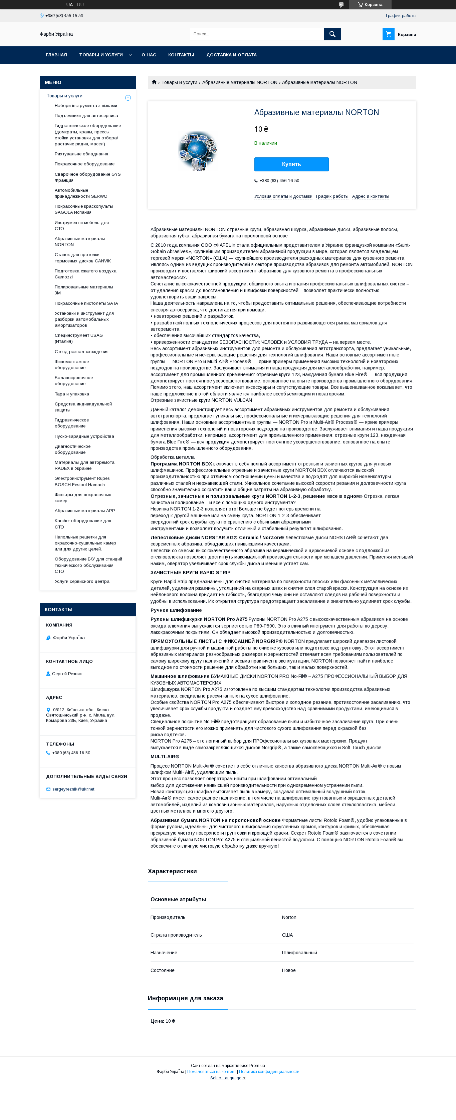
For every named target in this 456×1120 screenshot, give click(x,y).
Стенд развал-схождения (81, 351)
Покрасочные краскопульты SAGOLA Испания (84, 209)
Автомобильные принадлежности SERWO (81, 193)
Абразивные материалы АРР (85, 510)
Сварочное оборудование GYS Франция (88, 177)
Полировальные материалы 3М (84, 289)
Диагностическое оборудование (72, 449)
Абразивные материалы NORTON (239, 82)
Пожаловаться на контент (211, 1071)
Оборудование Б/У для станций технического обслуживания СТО (88, 565)
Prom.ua (257, 1065)
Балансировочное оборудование (74, 380)
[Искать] (332, 34)
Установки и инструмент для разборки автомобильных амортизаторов (84, 319)
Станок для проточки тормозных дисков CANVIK (83, 257)
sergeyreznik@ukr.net (73, 789)
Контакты (181, 54)
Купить (291, 164)
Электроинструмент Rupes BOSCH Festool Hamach (82, 481)
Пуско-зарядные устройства (84, 436)
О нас (149, 54)
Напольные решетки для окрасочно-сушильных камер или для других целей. (85, 542)
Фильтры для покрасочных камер (83, 497)
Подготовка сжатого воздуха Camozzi (86, 273)
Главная (56, 54)
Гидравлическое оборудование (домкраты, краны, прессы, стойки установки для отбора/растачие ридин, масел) (88, 134)
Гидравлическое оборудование (72, 422)
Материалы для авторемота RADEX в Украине (85, 465)
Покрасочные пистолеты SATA (86, 303)
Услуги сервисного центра (82, 581)
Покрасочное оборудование (85, 163)
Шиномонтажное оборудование (72, 364)
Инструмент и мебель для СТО (82, 225)
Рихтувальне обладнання (81, 153)
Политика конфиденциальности (269, 1071)
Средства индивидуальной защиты (83, 406)
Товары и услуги (101, 54)
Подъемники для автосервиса (86, 115)
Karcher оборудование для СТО (83, 523)
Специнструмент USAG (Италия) (79, 338)
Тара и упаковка (72, 393)
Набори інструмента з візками (86, 105)
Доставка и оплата (231, 54)
